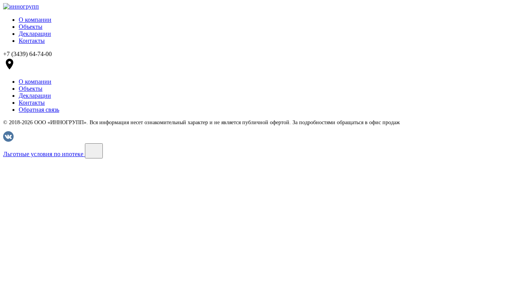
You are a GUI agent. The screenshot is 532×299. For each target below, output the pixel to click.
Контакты (32, 40)
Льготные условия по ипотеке (44, 154)
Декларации (35, 33)
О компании (35, 19)
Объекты (30, 26)
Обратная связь (39, 109)
